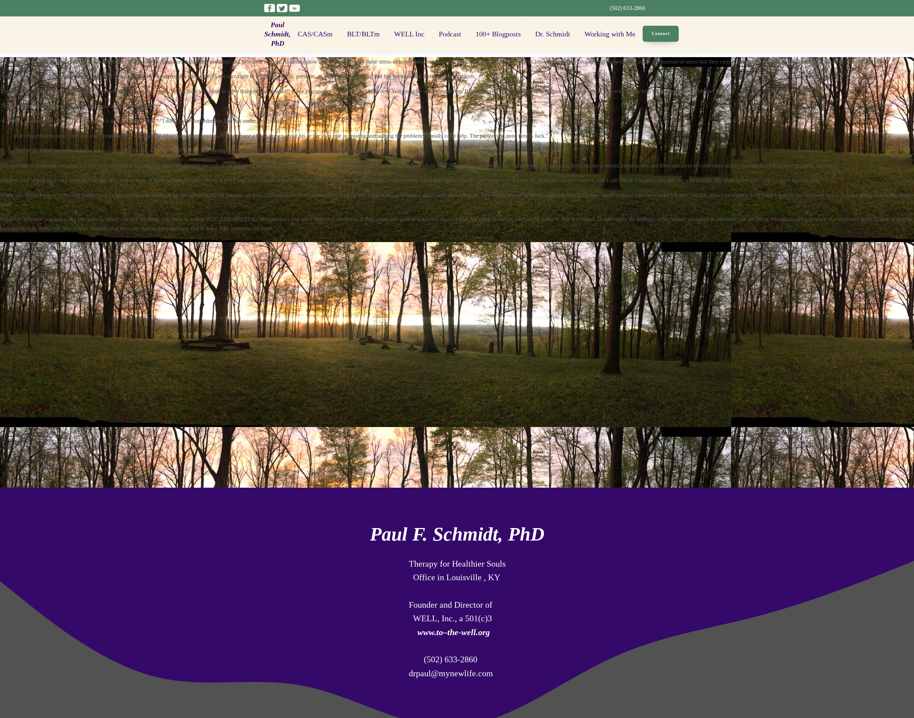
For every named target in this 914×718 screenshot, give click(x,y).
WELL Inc (409, 34)
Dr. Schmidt (552, 34)
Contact (661, 33)
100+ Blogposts (498, 34)
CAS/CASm (315, 34)
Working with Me (610, 34)
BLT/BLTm (363, 34)
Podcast (450, 34)
